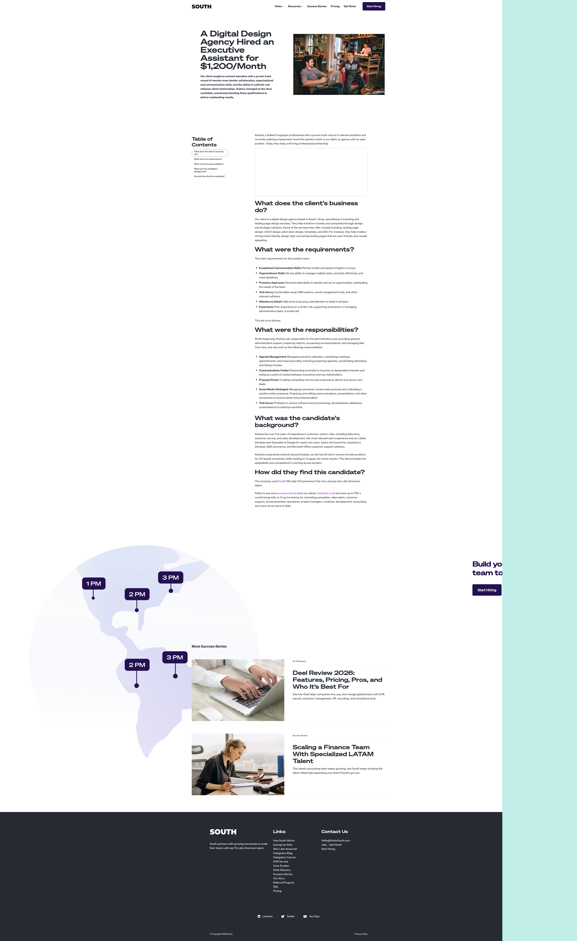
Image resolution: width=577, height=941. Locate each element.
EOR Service (280, 861)
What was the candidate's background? (206, 170)
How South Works (284, 840)
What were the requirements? (208, 159)
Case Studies (281, 866)
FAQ (275, 887)
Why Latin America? (285, 849)
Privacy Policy (361, 934)
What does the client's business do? (209, 153)
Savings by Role (282, 845)
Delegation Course (284, 857)
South (281, 481)
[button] (279, 6)
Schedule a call (326, 493)
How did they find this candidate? (209, 176)
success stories (287, 493)
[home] (201, 6)
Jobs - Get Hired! (331, 845)
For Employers (299, 661)
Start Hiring (328, 849)
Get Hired (350, 6)
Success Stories (317, 6)
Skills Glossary (282, 870)
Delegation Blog (282, 853)
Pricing (335, 6)
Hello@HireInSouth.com (335, 840)
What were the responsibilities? (208, 164)
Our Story (279, 878)
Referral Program (283, 882)
